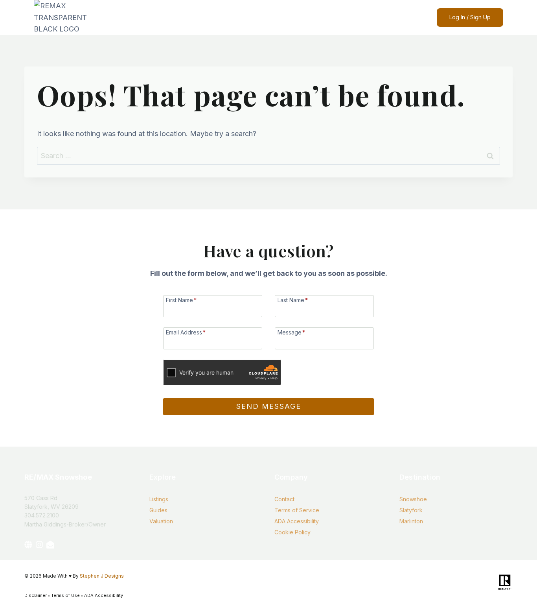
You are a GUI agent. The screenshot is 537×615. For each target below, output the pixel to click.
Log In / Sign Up (470, 17)
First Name (181, 300)
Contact (340, 17)
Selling (244, 17)
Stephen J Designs (102, 576)
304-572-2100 (399, 17)
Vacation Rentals (305, 17)
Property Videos (183, 17)
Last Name (293, 300)
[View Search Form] (371, 17)
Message (291, 332)
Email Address (186, 332)
